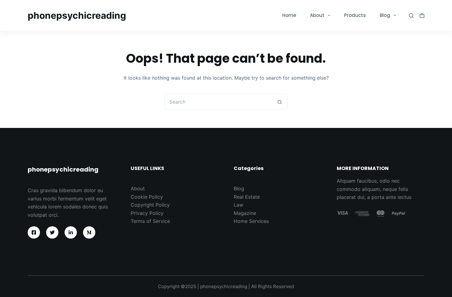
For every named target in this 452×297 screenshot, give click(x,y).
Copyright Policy (150, 205)
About (317, 15)
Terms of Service (150, 221)
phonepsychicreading (77, 15)
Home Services (251, 221)
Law (238, 205)
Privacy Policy (147, 213)
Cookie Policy (147, 197)
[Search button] (279, 101)
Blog (385, 15)
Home (289, 15)
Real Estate (247, 197)
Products (355, 15)
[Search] (411, 15)
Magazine (245, 213)
